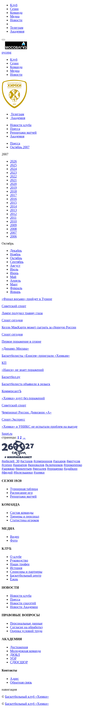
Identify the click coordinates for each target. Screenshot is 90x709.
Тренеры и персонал (24, 516)
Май (13, 277)
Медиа (14, 16)
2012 (13, 214)
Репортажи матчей (23, 132)
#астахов (26, 461)
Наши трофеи (20, 564)
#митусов (73, 461)
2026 (13, 161)
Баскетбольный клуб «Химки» (27, 696)
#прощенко (55, 468)
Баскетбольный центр (25, 575)
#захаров (59, 461)
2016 (13, 199)
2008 (13, 229)
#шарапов (20, 465)
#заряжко (8, 468)
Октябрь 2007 (20, 147)
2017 (13, 195)
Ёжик (14, 579)
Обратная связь (21, 682)
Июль (14, 269)
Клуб (13, 5)
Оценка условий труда (26, 631)
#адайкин (70, 468)
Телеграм (16, 27)
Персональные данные (26, 623)
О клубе (16, 556)
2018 (13, 191)
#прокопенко (73, 465)
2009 (13, 225)
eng (8, 52)
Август (15, 265)
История (16, 568)
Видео (14, 536)
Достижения (19, 647)
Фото (14, 540)
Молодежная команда (25, 651)
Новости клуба (20, 125)
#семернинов (42, 461)
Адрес (14, 678)
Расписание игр (21, 492)
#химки (39, 472)
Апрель (15, 280)
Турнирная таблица (24, 489)
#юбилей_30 (10, 461)
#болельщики (23, 472)
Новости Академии (24, 607)
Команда (16, 12)
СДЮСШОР (19, 662)
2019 (13, 187)
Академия (17, 31)
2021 (13, 180)
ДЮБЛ (15, 654)
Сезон (14, 9)
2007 (13, 232)
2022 (13, 176)
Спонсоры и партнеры (26, 571)
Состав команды (21, 512)
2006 (13, 236)
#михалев (39, 468)
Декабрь (16, 250)
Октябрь (16, 258)
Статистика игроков (24, 520)
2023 (13, 172)
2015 (13, 202)
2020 (13, 184)
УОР (13, 658)
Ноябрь (15, 254)
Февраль (16, 288)
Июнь (14, 273)
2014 (13, 206)
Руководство (19, 560)
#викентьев (23, 468)
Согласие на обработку (26, 627)
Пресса (15, 129)
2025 (13, 165)
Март (14, 284)
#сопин (7, 465)
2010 (13, 221)
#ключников (54, 465)
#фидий (7, 472)
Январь (15, 292)
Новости (16, 20)
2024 (13, 169)
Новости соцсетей (23, 603)
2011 (13, 217)
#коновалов (36, 465)
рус (4, 52)
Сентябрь (16, 262)
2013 (13, 210)
